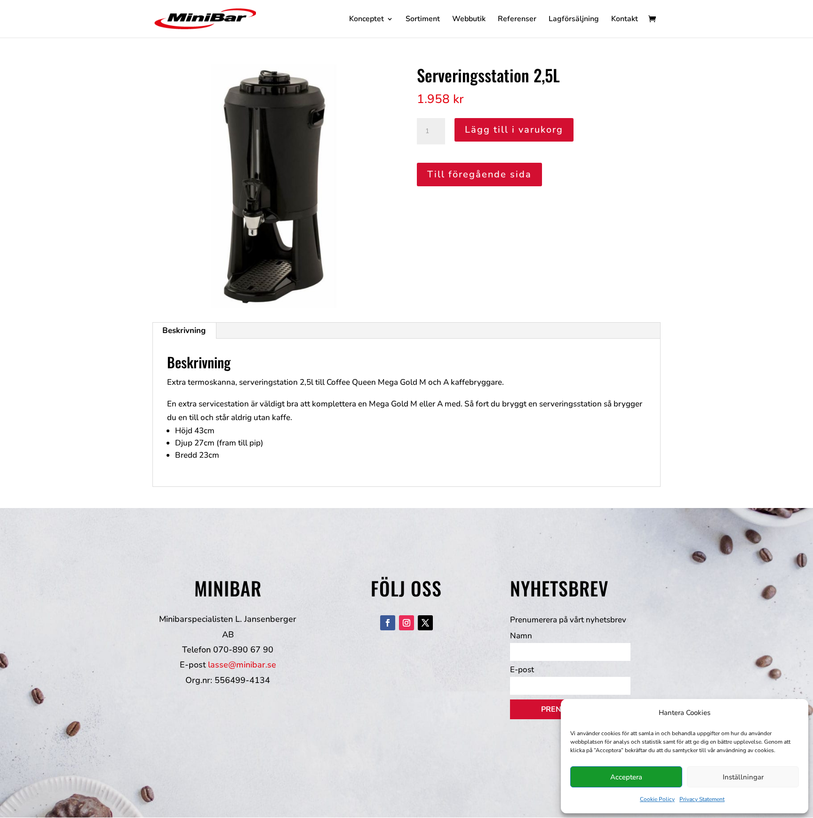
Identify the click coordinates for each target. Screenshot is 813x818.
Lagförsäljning (574, 20)
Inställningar (743, 777)
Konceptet (366, 20)
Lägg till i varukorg (514, 129)
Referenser (517, 20)
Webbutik (469, 20)
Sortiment (423, 20)
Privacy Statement (702, 799)
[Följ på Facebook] (387, 622)
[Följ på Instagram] (406, 622)
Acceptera (626, 777)
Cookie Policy (657, 799)
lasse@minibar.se (242, 664)
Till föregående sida (479, 174)
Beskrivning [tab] (184, 330)
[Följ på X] (425, 622)
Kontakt (624, 20)
